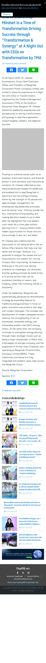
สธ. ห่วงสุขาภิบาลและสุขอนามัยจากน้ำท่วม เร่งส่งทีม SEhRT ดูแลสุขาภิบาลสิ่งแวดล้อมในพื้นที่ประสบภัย (30, 488)
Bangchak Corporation (12, 390)
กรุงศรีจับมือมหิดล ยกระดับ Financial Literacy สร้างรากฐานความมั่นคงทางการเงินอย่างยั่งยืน (30, 407)
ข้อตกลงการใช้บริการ (30, 8)
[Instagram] (28, 573)
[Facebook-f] (18, 573)
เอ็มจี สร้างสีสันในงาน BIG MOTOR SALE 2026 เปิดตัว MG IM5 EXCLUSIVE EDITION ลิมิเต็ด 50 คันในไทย (30, 538)
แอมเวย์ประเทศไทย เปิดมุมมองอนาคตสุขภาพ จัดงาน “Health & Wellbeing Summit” (30, 454)
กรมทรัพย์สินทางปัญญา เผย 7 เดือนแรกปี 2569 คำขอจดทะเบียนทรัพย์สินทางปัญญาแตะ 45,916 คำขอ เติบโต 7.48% (30, 522)
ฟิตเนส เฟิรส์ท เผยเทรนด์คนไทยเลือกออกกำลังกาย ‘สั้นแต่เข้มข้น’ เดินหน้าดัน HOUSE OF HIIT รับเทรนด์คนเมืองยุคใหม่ (22, 505)
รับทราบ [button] (7, 14)
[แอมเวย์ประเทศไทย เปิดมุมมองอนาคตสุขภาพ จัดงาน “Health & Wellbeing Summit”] (9, 457)
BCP (13, 376)
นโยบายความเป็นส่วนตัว (10, 8)
